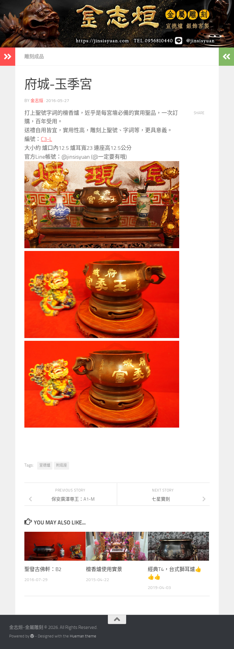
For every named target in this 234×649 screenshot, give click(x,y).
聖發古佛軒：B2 (43, 569)
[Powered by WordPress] (32, 636)
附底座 (61, 465)
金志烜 (36, 100)
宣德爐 (44, 465)
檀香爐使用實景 (104, 569)
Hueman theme (83, 636)
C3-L (46, 139)
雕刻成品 (34, 56)
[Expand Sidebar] (7, 57)
